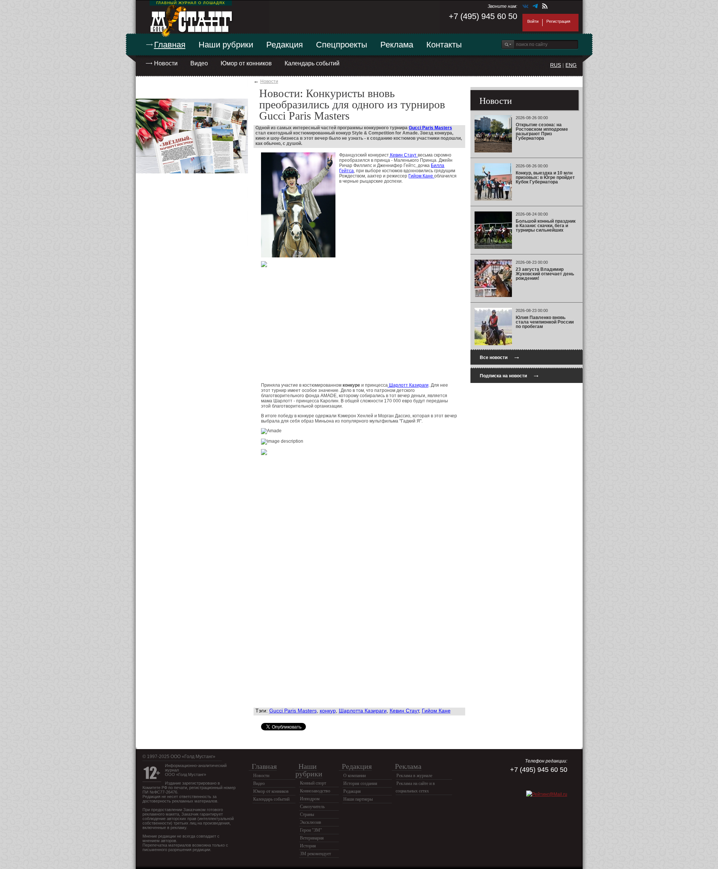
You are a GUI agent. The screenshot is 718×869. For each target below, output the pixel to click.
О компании (354, 775)
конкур (328, 711)
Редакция (284, 44)
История (308, 845)
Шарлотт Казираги (408, 385)
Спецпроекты (341, 44)
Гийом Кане (421, 176)
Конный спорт (313, 783)
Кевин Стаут (403, 155)
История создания (360, 783)
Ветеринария (312, 838)
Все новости (500, 357)
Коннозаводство (315, 791)
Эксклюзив (310, 822)
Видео (199, 63)
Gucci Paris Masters (430, 127)
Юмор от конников (246, 63)
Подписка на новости (510, 375)
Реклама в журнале (414, 775)
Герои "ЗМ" (311, 830)
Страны (307, 814)
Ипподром (310, 798)
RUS (555, 65)
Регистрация (558, 21)
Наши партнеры (358, 799)
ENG (571, 65)
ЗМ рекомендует (315, 853)
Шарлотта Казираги (363, 711)
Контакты (444, 44)
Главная (169, 44)
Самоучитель (312, 806)
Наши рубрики (226, 44)
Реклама (396, 44)
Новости (166, 63)
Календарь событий (312, 63)
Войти (532, 21)
